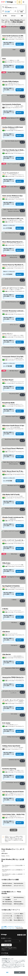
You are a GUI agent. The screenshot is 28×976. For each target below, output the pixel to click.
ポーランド (17, 926)
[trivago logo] (7, 2)
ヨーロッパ (10, 926)
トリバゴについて (5, 955)
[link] (15, 2)
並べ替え (5, 15)
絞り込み (13, 15)
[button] (13, 7)
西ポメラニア (4, 928)
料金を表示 (18, 44)
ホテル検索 (3, 926)
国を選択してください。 (6, 938)
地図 (22, 15)
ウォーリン (11, 928)
